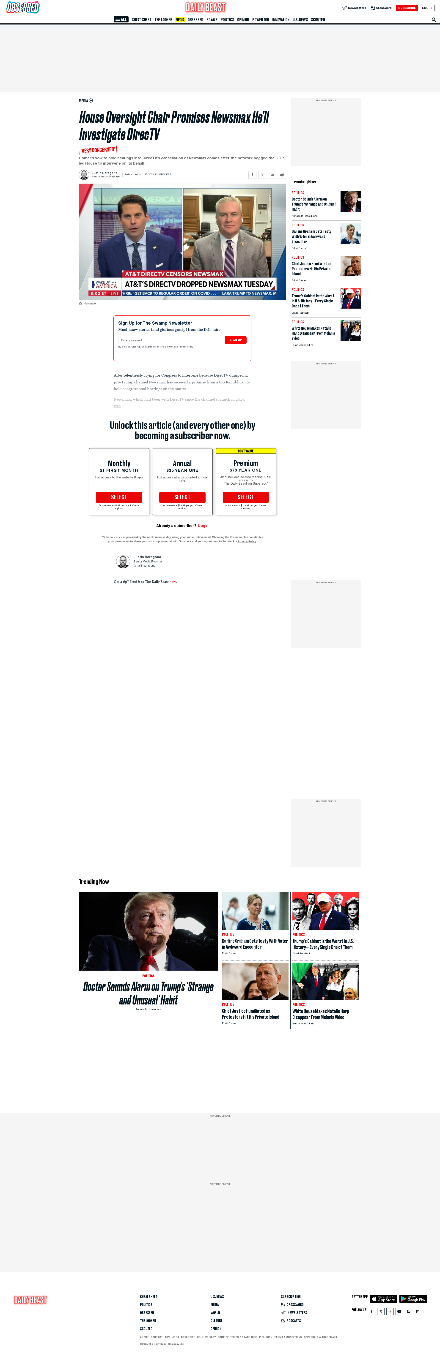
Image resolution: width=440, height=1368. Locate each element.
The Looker (163, 20)
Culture (217, 1321)
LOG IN (427, 8)
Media (180, 20)
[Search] (434, 19)
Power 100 (260, 20)
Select (119, 497)
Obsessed (195, 20)
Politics (227, 20)
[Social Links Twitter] (381, 1312)
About (144, 1337)
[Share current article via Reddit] (282, 175)
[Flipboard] (417, 1312)
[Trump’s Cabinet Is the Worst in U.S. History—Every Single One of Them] (351, 307)
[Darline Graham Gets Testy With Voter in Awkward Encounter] (351, 243)
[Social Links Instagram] (390, 1312)
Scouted (318, 20)
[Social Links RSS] (408, 1312)
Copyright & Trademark (320, 1337)
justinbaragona (146, 566)
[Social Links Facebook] (371, 1312)
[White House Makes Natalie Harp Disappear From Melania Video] (351, 340)
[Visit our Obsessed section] (38, 8)
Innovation (280, 20)
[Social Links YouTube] (399, 1312)
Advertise (188, 1337)
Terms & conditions (288, 1337)
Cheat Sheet (141, 20)
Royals (211, 20)
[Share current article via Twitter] (262, 175)
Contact (157, 1337)
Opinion (243, 20)
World (215, 1313)
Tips (167, 1337)
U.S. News (300, 20)
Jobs (175, 1337)
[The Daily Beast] (206, 8)
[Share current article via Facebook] (252, 175)
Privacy (210, 1337)
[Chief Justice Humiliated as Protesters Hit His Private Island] (351, 275)
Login (203, 526)
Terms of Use (167, 347)
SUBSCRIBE (407, 8)
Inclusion (265, 1337)
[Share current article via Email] (272, 175)
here (173, 581)
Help (200, 1337)
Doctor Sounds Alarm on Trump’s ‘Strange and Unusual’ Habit (148, 993)
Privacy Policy (186, 347)
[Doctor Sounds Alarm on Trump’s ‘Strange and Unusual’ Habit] (351, 210)
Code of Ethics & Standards (237, 1337)
